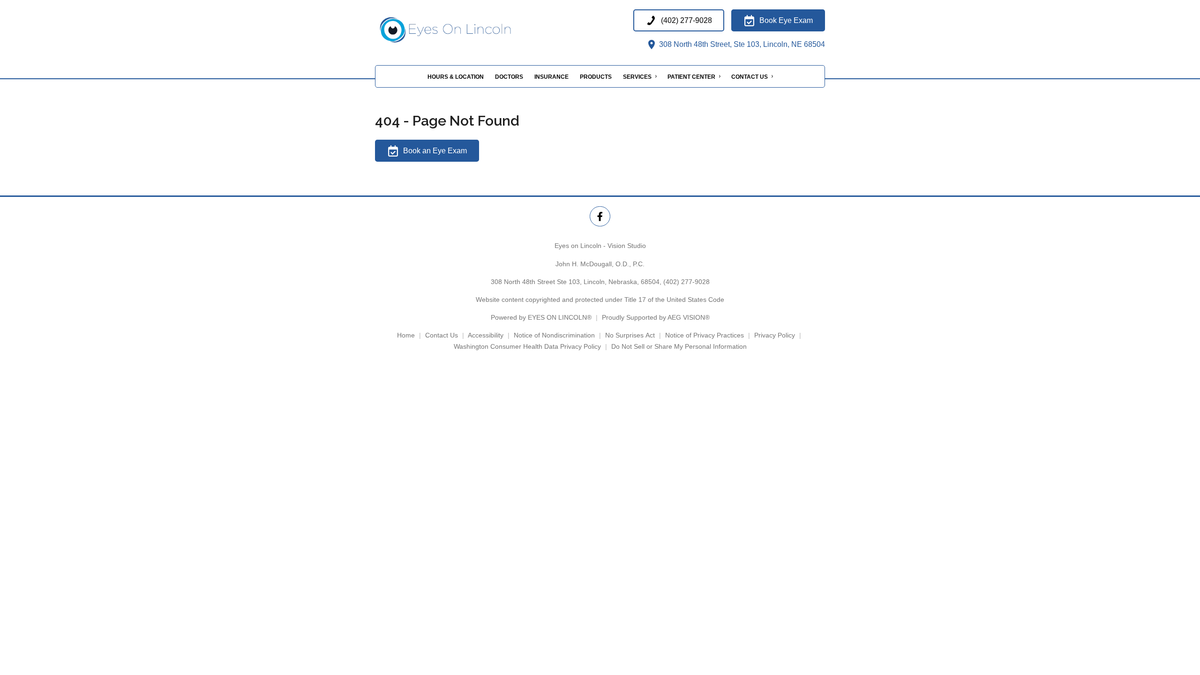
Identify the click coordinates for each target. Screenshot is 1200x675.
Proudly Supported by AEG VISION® (656, 317)
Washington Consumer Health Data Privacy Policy (527, 346)
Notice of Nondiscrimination (554, 335)
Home (406, 335)
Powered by (541, 317)
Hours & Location (456, 77)
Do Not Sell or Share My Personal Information (679, 346)
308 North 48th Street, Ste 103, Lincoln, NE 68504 (741, 44)
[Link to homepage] (468, 30)
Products (596, 77)
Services (637, 77)
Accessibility (485, 335)
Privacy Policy (774, 335)
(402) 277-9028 (686, 281)
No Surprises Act (630, 335)
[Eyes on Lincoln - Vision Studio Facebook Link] (600, 216)
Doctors (509, 77)
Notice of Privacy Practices (704, 335)
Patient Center (691, 77)
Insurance (551, 77)
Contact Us (749, 77)
